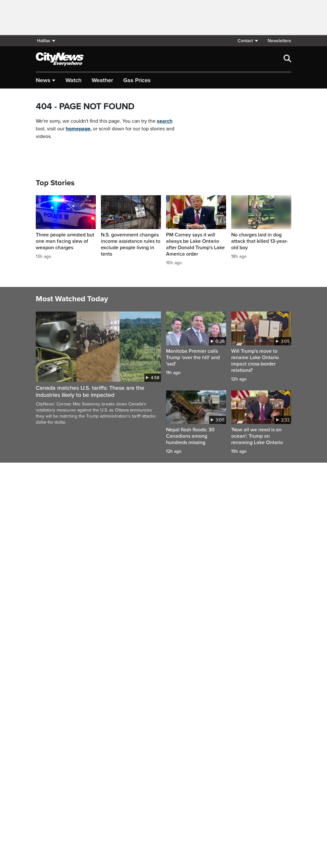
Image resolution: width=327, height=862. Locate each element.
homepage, (79, 129)
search (164, 121)
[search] (287, 59)
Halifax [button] (43, 40)
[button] (247, 40)
